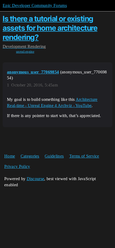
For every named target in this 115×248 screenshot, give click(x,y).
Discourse (35, 178)
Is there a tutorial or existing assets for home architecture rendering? (50, 28)
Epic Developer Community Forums (35, 5)
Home (9, 156)
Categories (30, 156)
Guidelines (54, 156)
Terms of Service (84, 156)
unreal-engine (25, 51)
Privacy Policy (17, 166)
